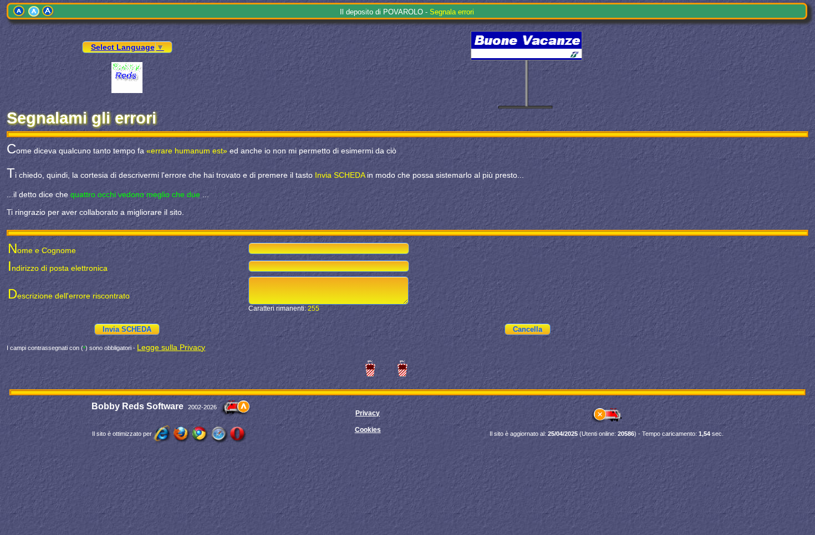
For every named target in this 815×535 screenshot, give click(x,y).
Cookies (368, 430)
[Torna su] (235, 407)
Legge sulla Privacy (171, 347)
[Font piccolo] (19, 11)
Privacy (367, 413)
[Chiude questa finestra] (606, 421)
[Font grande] (48, 11)
